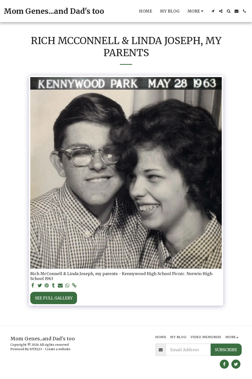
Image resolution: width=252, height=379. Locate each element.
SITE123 (36, 349)
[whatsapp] (67, 285)
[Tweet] (39, 285)
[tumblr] (53, 285)
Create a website (57, 349)
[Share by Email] (60, 285)
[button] (213, 11)
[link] (74, 285)
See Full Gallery (54, 298)
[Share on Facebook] (32, 285)
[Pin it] (46, 285)
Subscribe (226, 349)
